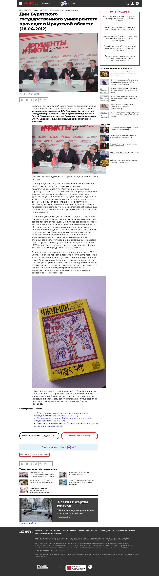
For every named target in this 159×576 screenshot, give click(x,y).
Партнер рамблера (57, 567)
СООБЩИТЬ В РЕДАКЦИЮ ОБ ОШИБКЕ (48, 533)
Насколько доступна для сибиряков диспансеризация (41, 481)
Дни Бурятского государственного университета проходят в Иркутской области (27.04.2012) (61, 414)
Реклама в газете (69, 531)
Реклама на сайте (53, 531)
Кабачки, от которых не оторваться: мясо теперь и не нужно (123, 161)
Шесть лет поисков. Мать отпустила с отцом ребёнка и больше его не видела (120, 19)
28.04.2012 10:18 (25, 10)
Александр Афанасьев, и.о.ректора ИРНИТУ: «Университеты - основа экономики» (34, 491)
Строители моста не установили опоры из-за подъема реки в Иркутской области (120, 58)
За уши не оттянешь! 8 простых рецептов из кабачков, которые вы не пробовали (125, 74)
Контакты (39, 531)
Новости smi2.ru (27, 523)
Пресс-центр (105, 531)
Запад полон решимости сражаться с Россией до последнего (124, 153)
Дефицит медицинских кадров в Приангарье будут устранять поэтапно (81, 482)
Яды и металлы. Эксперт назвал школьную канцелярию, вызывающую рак (123, 107)
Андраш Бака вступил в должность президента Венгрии (123, 145)
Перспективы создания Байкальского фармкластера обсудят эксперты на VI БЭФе (63, 419)
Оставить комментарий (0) (79, 436)
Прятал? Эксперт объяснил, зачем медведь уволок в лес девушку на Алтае (124, 90)
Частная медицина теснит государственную (79, 473)
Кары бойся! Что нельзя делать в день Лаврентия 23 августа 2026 (120, 28)
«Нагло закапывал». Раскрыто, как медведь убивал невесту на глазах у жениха (124, 98)
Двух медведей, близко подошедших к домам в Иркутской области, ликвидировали (120, 38)
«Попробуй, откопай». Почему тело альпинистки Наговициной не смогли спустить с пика (124, 82)
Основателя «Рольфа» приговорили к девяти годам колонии (124, 128)
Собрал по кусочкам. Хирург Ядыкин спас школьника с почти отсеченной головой (125, 115)
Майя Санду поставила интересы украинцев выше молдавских (123, 136)
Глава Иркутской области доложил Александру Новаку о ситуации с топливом (120, 48)
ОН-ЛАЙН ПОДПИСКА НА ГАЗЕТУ (124, 531)
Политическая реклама (88, 531)
